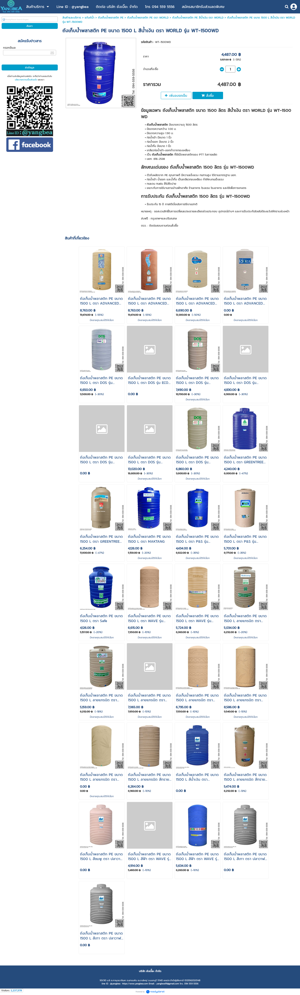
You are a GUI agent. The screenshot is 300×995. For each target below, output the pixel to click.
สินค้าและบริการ (71, 17)
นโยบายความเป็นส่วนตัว (26, 79)
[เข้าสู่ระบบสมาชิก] (293, 6)
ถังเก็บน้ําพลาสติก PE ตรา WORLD (148, 17)
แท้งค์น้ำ (89, 17)
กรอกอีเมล (9, 48)
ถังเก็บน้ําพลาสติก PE (110, 17)
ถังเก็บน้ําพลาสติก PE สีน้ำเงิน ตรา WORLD (197, 17)
